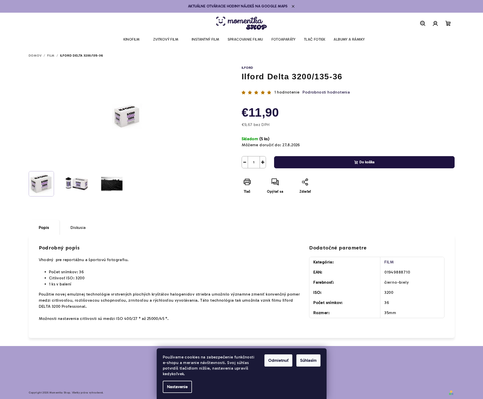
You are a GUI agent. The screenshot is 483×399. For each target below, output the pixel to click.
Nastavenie (177, 386)
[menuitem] (131, 39)
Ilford (248, 67)
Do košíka (367, 162)
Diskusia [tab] (78, 227)
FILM (389, 262)
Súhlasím (308, 360)
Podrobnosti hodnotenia (326, 92)
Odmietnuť (278, 360)
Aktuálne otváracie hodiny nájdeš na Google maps (238, 6)
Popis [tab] (44, 227)
